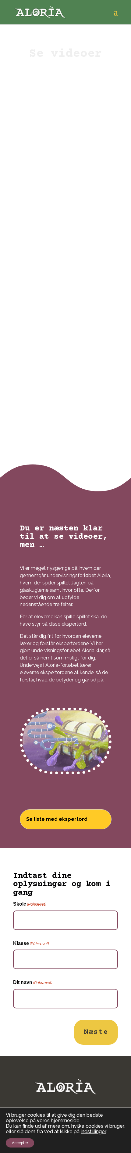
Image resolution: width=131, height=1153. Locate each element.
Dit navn (32, 982)
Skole (29, 904)
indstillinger (93, 1131)
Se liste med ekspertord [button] (56, 819)
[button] (116, 15)
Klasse (31, 943)
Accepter (20, 1143)
